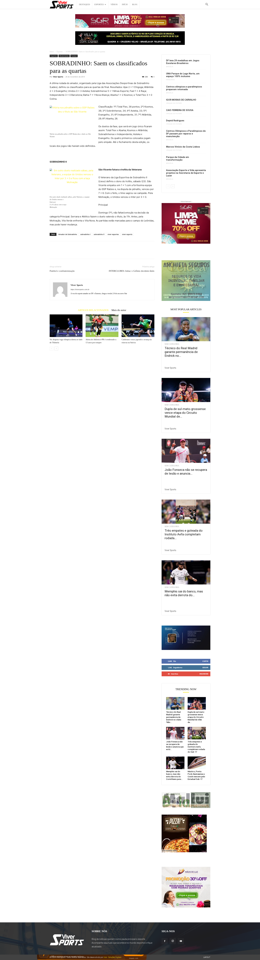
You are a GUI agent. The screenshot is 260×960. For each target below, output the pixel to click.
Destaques (84, 4)
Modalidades (64, 56)
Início (125, 4)
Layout (206, 957)
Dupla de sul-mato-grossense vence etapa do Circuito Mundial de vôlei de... (196, 717)
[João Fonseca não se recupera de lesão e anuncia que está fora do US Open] (186, 451)
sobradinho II (99, 234)
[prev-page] (51, 348)
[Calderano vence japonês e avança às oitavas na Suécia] (138, 325)
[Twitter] (60, 253)
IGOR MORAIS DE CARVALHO (181, 99)
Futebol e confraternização (62, 271)
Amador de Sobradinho (67, 234)
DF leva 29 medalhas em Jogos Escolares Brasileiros (182, 62)
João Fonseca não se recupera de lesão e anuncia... (186, 471)
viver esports (127, 234)
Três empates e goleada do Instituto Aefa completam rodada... (184, 534)
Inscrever (203, 674)
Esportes (99, 4)
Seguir (205, 667)
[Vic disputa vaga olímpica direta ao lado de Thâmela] (66, 325)
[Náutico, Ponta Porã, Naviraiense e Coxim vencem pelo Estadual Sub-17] (197, 763)
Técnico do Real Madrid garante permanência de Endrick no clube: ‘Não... (173, 717)
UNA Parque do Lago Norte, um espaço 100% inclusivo (183, 75)
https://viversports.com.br (80, 289)
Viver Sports (58, 77)
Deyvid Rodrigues (175, 120)
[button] (206, 4)
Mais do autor (118, 310)
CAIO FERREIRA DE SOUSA (179, 110)
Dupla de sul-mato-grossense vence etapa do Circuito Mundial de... (185, 412)
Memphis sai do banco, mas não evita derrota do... (184, 593)
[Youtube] (181, 941)
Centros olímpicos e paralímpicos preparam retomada (184, 88)
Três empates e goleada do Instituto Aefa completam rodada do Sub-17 (196, 747)
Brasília (169, 66)
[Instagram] (173, 941)
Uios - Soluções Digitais (112, 957)
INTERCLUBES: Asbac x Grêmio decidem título (131, 271)
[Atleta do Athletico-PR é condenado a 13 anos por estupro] (102, 325)
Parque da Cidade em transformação (177, 158)
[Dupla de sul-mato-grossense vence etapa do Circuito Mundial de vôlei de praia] (186, 390)
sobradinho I (85, 234)
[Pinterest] (66, 253)
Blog (134, 4)
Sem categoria (172, 344)
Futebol (74, 56)
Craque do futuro (174, 103)
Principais (170, 80)
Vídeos (114, 4)
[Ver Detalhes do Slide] (186, 280)
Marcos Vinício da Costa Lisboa (183, 146)
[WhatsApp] (73, 253)
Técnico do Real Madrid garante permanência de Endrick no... (181, 351)
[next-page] (56, 348)
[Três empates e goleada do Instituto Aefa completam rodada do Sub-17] (186, 512)
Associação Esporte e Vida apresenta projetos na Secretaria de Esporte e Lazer (186, 173)
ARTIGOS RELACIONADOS (93, 310)
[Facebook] (53, 253)
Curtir (205, 661)
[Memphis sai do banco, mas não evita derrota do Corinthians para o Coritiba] (186, 572)
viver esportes (113, 234)
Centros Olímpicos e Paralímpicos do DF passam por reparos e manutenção (186, 134)
